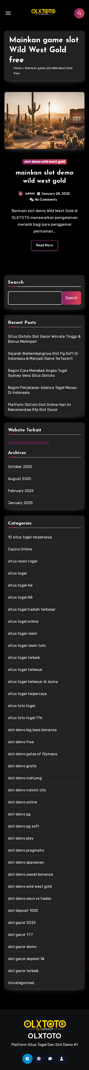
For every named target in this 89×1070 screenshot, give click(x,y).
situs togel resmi (22, 633)
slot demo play (21, 838)
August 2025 (19, 479)
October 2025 (20, 467)
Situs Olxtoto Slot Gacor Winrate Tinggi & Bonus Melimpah (44, 339)
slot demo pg (19, 814)
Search (16, 282)
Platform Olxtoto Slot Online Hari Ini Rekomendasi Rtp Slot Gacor (39, 407)
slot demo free (21, 742)
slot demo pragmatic (26, 850)
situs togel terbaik (24, 657)
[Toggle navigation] (8, 13)
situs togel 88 (20, 597)
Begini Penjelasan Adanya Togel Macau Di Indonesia (42, 390)
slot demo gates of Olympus (32, 754)
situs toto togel (21, 706)
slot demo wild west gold (44, 162)
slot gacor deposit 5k (26, 959)
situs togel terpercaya (27, 694)
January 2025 (20, 503)
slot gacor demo (22, 947)
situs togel (17, 573)
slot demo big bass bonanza (32, 730)
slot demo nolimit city (27, 790)
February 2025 (21, 491)
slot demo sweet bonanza (30, 874)
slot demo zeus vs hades (29, 898)
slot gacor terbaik (23, 971)
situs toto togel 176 (25, 718)
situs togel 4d (20, 585)
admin (30, 193)
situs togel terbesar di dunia (33, 682)
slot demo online (22, 802)
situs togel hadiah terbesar (31, 609)
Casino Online (20, 549)
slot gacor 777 (20, 934)
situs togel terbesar (25, 670)
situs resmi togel (22, 561)
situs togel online (23, 621)
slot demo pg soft (23, 826)
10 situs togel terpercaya (30, 537)
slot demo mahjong (25, 778)
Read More (44, 245)
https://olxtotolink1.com (28, 442)
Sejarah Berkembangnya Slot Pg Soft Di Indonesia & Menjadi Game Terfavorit (43, 356)
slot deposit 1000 (23, 910)
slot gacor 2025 (22, 922)
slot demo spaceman (26, 862)
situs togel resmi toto (27, 645)
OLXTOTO (44, 1036)
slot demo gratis (22, 766)
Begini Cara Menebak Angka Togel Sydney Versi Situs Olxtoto (37, 373)
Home (18, 68)
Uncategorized (21, 983)
